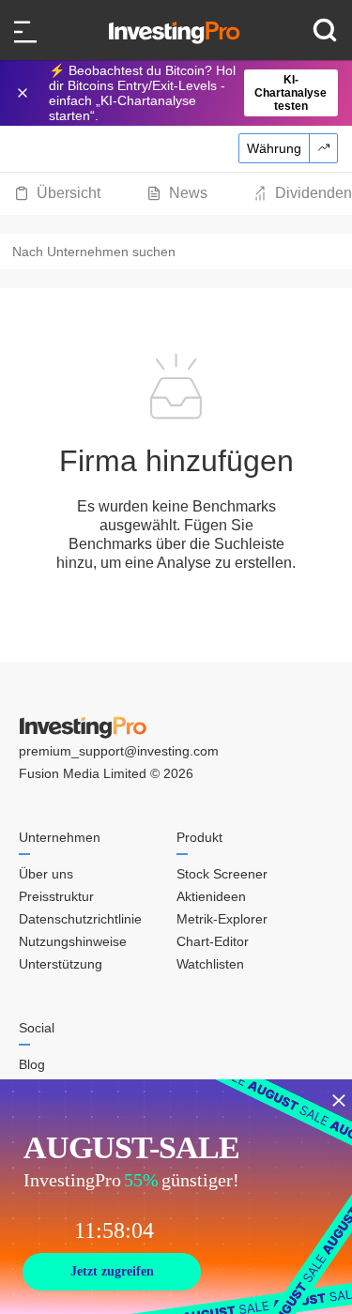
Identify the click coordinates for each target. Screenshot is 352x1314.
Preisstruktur (56, 896)
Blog (32, 1064)
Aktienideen (211, 896)
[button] (186, 93)
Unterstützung (60, 963)
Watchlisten (210, 963)
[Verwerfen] (24, 93)
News (188, 193)
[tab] (57, 193)
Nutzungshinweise (73, 941)
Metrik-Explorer (222, 918)
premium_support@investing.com (119, 750)
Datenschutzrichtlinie (80, 918)
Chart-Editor (212, 941)
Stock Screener (222, 873)
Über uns (46, 873)
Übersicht (68, 193)
